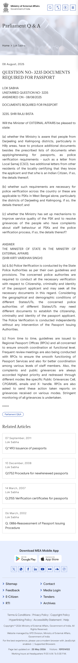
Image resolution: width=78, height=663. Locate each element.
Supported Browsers (44, 644)
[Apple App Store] (50, 558)
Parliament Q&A (13, 414)
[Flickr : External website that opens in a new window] (50, 569)
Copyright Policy (60, 614)
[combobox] (58, 8)
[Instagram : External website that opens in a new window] (64, 569)
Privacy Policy (40, 614)
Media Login (52, 590)
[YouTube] (42, 569)
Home (5, 45)
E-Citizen (12, 597)
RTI (8, 603)
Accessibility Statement (48, 619)
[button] (65, 7)
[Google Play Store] (25, 558)
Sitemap (11, 584)
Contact (49, 584)
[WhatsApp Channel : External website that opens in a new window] (21, 569)
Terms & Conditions (18, 614)
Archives (49, 603)
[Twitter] (14, 569)
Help (66, 619)
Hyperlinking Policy (20, 619)
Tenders (49, 597)
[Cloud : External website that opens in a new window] (57, 569)
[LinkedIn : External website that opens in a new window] (35, 569)
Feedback (13, 590)
